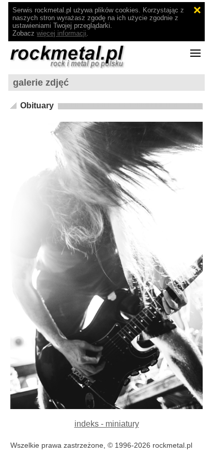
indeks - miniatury (106, 423)
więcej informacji (61, 33)
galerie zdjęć (41, 82)
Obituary (37, 105)
